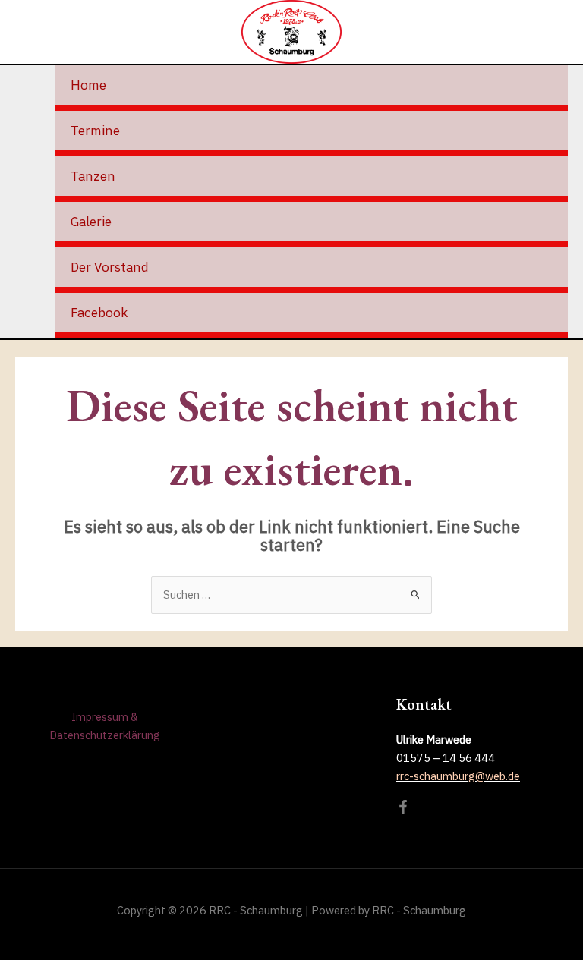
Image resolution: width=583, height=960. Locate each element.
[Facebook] (403, 807)
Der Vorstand (110, 266)
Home (88, 84)
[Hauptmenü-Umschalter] (557, 32)
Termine (95, 130)
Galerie (91, 221)
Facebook (99, 312)
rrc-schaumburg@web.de (458, 776)
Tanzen (93, 175)
